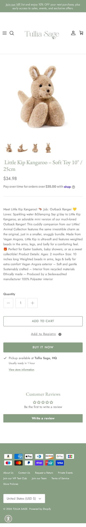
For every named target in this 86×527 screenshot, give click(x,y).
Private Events (65, 473)
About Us (8, 473)
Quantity (9, 294)
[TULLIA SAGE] (43, 33)
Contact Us (24, 473)
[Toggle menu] (4, 33)
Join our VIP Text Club (15, 478)
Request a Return (44, 473)
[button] (43, 333)
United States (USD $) (21, 498)
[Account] (72, 33)
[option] (43, 97)
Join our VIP (13, 4)
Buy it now (43, 347)
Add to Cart (43, 321)
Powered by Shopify (40, 509)
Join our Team (39, 478)
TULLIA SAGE (20, 509)
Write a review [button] (43, 418)
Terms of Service (60, 478)
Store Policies (10, 484)
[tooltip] (59, 334)
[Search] (13, 33)
